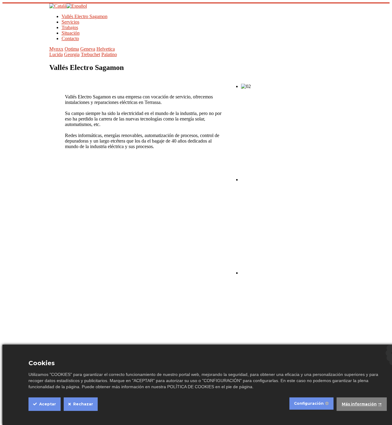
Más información (359, 404)
